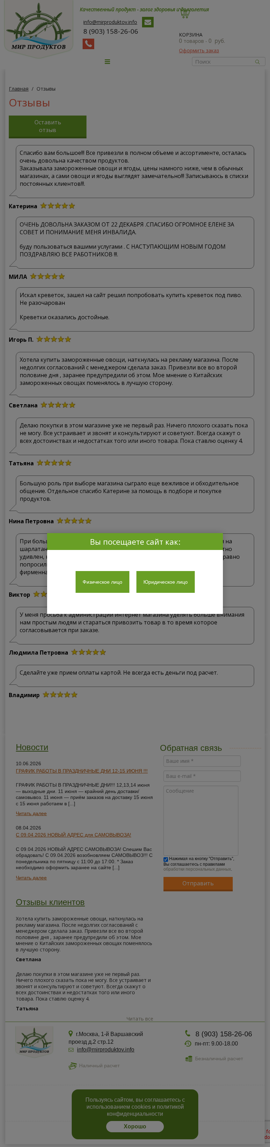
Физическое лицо (102, 582)
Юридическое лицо (165, 582)
